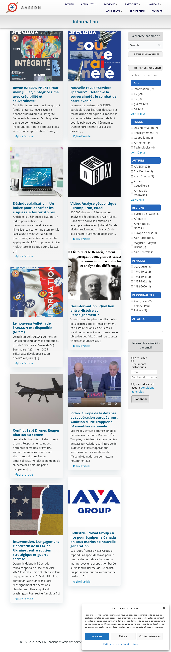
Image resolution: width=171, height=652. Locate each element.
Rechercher (137, 11)
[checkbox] (146, 89)
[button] (164, 608)
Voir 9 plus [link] (137, 200)
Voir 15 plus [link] (138, 114)
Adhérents (113, 11)
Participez (131, 4)
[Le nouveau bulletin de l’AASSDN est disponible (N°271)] (36, 291)
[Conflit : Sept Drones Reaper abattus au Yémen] (36, 398)
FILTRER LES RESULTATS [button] (147, 67)
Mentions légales (131, 644)
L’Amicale (153, 4)
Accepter (97, 636)
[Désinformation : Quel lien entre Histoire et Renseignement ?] (94, 274)
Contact (156, 11)
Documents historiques (138, 366)
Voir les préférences (150, 636)
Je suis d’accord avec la (142, 388)
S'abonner (140, 399)
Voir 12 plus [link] (138, 152)
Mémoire (109, 4)
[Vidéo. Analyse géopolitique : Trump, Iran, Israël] (94, 172)
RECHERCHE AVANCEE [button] (146, 54)
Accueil (69, 4)
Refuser (123, 636)
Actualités (88, 4)
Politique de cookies (112, 644)
